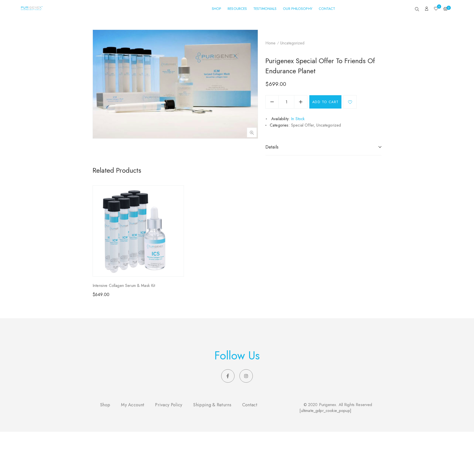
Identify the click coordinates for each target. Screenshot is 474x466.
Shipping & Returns (212, 405)
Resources (237, 8)
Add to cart (325, 101)
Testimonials (264, 8)
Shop (216, 8)
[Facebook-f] (228, 376)
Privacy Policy (168, 405)
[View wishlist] (436, 9)
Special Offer (302, 125)
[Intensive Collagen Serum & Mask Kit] (138, 231)
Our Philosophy (297, 8)
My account (132, 405)
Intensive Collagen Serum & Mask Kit (124, 285)
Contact (327, 8)
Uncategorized (292, 43)
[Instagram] (246, 376)
